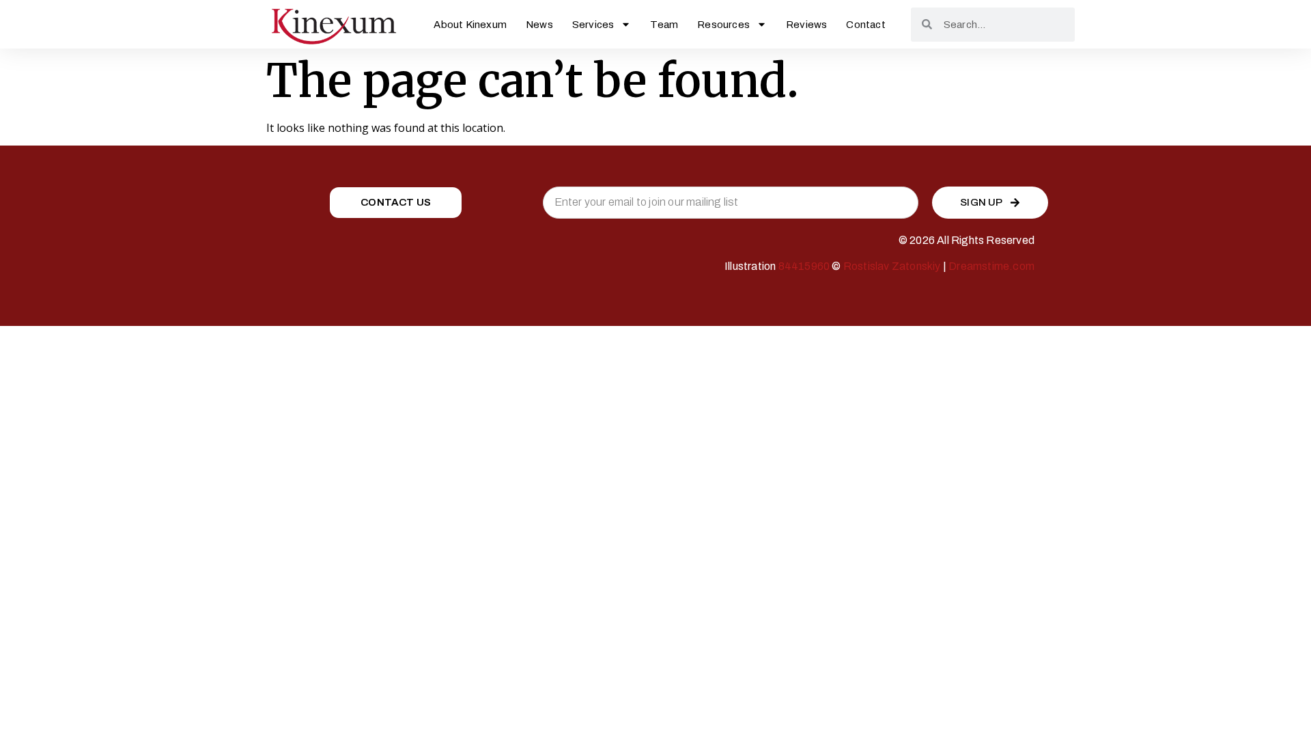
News (539, 24)
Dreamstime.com (991, 266)
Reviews (806, 24)
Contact (865, 24)
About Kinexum (470, 24)
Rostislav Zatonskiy (892, 266)
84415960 (804, 266)
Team (664, 24)
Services (593, 24)
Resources (723, 24)
